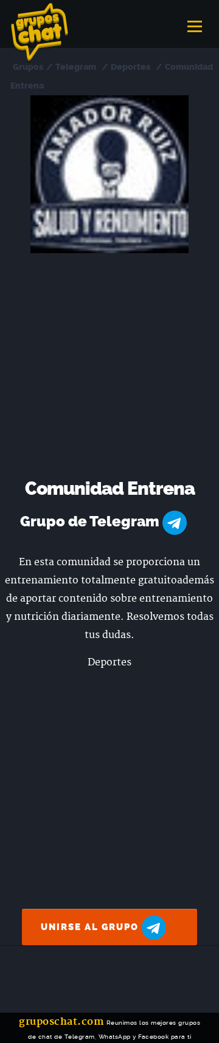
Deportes (130, 67)
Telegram (75, 67)
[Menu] (194, 22)
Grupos (28, 67)
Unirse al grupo (91, 927)
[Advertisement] (109, 368)
